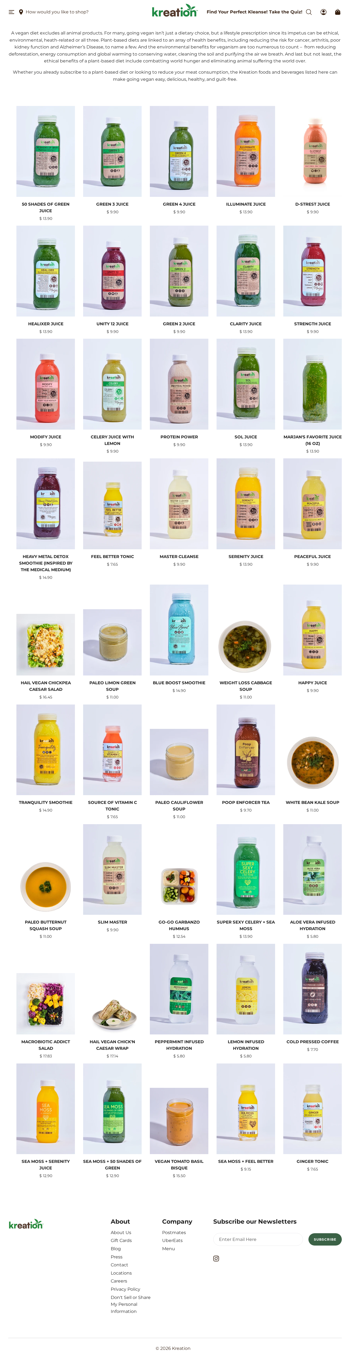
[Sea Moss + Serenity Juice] (45, 1108)
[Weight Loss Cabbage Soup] (246, 647)
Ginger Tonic (312, 1161)
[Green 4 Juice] (179, 151)
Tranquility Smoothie (45, 802)
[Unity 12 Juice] (112, 271)
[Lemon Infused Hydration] (246, 989)
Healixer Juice (45, 323)
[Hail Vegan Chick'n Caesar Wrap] (112, 1015)
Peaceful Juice (312, 556)
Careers (119, 1281)
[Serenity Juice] (246, 503)
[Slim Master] (112, 869)
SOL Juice (246, 436)
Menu (168, 1248)
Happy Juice (312, 682)
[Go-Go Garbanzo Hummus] (179, 885)
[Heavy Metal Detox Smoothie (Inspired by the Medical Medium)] (45, 503)
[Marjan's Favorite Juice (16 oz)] (312, 384)
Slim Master (112, 922)
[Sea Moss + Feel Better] (246, 1108)
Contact (119, 1264)
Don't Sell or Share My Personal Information (131, 1304)
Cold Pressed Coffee (313, 1041)
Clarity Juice (246, 323)
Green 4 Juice (179, 204)
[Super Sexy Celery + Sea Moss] (246, 869)
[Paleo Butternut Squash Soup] (45, 887)
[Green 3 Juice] (112, 151)
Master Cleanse (179, 556)
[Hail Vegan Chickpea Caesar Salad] (45, 644)
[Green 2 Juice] (179, 271)
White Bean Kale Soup (312, 802)
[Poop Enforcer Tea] (246, 750)
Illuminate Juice (246, 204)
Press (116, 1257)
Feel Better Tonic (112, 556)
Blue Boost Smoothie (179, 682)
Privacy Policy (125, 1289)
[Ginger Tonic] (312, 1108)
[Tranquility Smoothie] (45, 750)
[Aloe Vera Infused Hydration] (312, 869)
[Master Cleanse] (179, 503)
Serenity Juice (246, 556)
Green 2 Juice (179, 323)
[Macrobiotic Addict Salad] (45, 1004)
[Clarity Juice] (246, 271)
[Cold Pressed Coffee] (312, 989)
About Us (121, 1232)
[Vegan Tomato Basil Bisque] (179, 1121)
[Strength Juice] (312, 271)
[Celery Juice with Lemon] (112, 384)
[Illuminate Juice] (246, 151)
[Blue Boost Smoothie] (179, 630)
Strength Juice (312, 323)
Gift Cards (121, 1240)
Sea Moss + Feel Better (245, 1161)
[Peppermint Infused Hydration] (179, 989)
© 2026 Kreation (173, 1348)
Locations (121, 1273)
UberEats (172, 1240)
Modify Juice (45, 436)
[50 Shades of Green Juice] (45, 151)
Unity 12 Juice (113, 323)
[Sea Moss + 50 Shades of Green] (112, 1108)
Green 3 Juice (112, 204)
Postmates (174, 1232)
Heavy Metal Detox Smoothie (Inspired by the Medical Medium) (45, 563)
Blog (116, 1248)
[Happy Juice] (312, 630)
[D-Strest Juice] (312, 157)
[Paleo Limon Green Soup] (112, 642)
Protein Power (179, 436)
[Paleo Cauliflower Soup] (179, 762)
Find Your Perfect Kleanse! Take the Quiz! (254, 12)
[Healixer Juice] (45, 271)
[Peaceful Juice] (312, 503)
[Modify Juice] (45, 384)
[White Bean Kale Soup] (312, 764)
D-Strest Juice (312, 204)
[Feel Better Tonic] (112, 505)
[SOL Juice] (246, 384)
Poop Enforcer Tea (246, 802)
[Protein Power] (179, 384)
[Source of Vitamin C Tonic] (112, 750)
